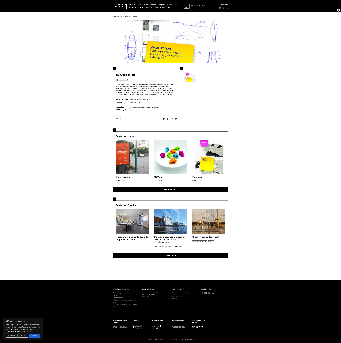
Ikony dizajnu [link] (123, 177)
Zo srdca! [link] (197, 177)
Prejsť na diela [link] (170, 189)
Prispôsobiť (11, 335)
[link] (338, 10)
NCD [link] (175, 5)
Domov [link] (115, 16)
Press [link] (115, 295)
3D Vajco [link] (158, 177)
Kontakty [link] (224, 5)
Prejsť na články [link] (171, 256)
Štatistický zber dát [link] (120, 307)
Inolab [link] (169, 5)
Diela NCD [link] (123, 16)
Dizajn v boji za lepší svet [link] (205, 237)
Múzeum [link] (132, 5)
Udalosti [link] (132, 8)
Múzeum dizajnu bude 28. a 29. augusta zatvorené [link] (132, 238)
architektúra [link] (159, 247)
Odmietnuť (22, 335)
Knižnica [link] (153, 5)
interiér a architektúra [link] (174, 247)
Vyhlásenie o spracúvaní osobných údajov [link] (125, 301)
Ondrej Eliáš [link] (123, 80)
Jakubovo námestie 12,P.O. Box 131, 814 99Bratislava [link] (150, 295)
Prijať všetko (34, 335)
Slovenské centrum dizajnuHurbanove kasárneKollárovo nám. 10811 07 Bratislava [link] (181, 296)
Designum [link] (161, 5)
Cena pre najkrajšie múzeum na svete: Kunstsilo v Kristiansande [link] (169, 239)
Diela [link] (156, 8)
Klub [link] (139, 5)
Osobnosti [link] (148, 8)
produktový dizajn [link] (199, 241)
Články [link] (140, 8)
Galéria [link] (145, 5)
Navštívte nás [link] (118, 297)
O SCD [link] (162, 8)
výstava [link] (211, 241)
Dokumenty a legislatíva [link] (121, 293)
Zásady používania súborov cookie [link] (21, 331)
